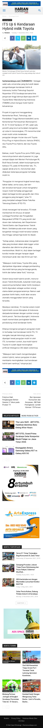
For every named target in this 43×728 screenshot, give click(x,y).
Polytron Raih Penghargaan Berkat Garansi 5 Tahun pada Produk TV (10, 401)
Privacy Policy (15, 718)
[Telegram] (34, 38)
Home (4, 16)
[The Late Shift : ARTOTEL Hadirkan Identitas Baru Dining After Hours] (8, 425)
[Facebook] (12, 38)
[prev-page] (3, 459)
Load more (20, 603)
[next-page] (7, 459)
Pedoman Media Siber (30, 718)
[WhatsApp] (23, 38)
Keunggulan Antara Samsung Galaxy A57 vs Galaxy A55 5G (26, 451)
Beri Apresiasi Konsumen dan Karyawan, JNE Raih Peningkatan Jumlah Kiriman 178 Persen (33, 402)
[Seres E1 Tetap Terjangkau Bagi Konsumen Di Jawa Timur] (8, 556)
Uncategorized (14, 16)
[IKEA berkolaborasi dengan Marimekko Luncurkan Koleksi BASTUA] (8, 582)
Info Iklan (21, 721)
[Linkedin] (28, 38)
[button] (4, 10)
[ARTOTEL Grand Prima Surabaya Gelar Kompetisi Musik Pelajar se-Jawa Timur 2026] (8, 436)
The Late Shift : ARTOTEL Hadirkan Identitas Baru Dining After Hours (27, 425)
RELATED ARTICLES (11, 416)
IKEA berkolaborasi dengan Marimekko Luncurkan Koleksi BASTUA (27, 581)
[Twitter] (17, 38)
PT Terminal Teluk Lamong (31, 662)
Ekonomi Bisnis (7, 691)
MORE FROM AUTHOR (30, 416)
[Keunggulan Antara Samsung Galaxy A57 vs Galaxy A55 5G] (8, 450)
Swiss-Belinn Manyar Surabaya (9, 661)
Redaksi (7, 33)
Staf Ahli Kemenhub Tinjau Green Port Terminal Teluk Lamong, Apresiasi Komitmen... (30, 670)
